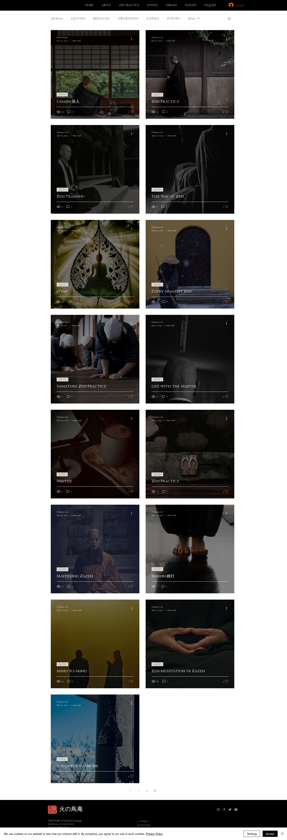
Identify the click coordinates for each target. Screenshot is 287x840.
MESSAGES (101, 18)
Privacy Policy (154, 834)
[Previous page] (130, 790)
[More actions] (133, 38)
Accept (270, 834)
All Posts (57, 18)
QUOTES (78, 18)
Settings (252, 834)
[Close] (282, 834)
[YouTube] (236, 809)
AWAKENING (128, 18)
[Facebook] (224, 809)
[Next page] (154, 790)
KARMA (153, 18)
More (191, 18)
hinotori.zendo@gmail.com (58, 827)
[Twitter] (230, 809)
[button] (107, 5)
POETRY (173, 18)
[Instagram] (218, 809)
